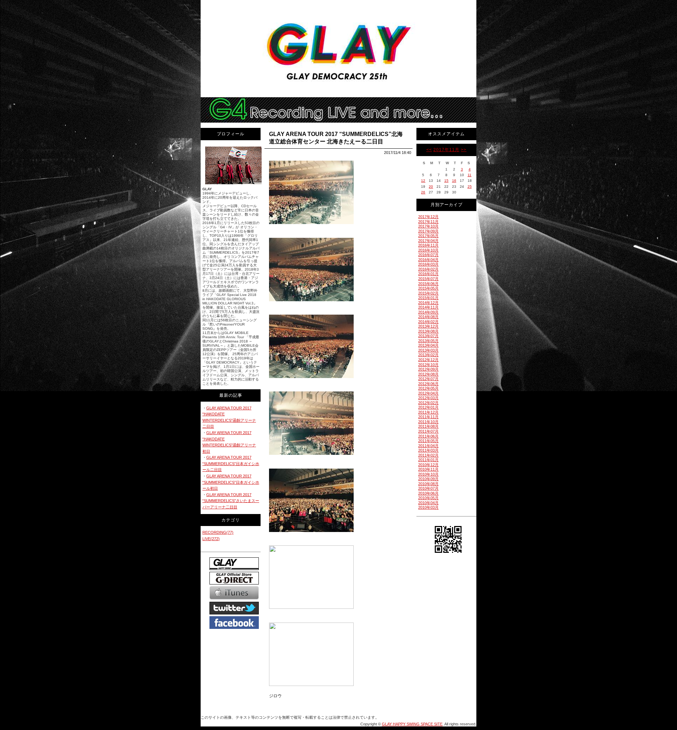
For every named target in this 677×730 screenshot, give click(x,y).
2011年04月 (428, 446)
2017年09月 (428, 231)
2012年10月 (428, 365)
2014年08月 (428, 317)
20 (431, 186)
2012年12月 (428, 360)
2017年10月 (428, 226)
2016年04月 (428, 260)
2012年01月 (428, 407)
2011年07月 (428, 431)
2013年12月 (428, 326)
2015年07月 (428, 279)
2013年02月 (428, 355)
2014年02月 (428, 322)
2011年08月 (428, 426)
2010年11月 (428, 469)
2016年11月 (428, 245)
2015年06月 (428, 284)
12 (423, 180)
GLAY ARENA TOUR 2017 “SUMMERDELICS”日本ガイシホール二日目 (230, 463)
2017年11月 (446, 149)
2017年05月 (428, 236)
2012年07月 (428, 379)
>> (463, 149)
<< (429, 149)
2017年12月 (428, 217)
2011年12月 (428, 412)
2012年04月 (428, 393)
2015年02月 (428, 293)
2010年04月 (428, 503)
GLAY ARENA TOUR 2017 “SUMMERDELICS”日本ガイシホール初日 (230, 482)
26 (423, 192)
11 (469, 175)
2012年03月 (428, 398)
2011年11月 (428, 417)
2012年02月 (428, 403)
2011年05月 (428, 441)
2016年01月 (428, 274)
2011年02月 (428, 455)
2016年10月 (428, 250)
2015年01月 (428, 298)
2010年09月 (428, 479)
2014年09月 (428, 312)
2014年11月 (428, 307)
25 (470, 186)
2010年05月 (428, 498)
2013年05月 (428, 341)
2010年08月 (428, 484)
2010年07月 (428, 488)
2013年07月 (428, 336)
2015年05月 (428, 288)
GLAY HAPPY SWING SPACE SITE (412, 724)
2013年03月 (428, 350)
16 (454, 180)
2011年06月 (428, 436)
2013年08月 (428, 331)
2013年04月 (428, 345)
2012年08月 (428, 374)
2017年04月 (428, 241)
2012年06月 (428, 384)
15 (446, 180)
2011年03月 (428, 450)
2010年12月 (428, 465)
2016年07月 (428, 255)
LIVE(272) (211, 539)
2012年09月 (428, 369)
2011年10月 (428, 422)
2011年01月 (428, 460)
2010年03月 (428, 507)
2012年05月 (428, 388)
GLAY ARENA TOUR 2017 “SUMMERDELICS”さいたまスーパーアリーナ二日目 (230, 501)
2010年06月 (428, 493)
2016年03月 (428, 264)
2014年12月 (428, 303)
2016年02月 (428, 269)
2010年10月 (428, 474)
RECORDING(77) (217, 532)
